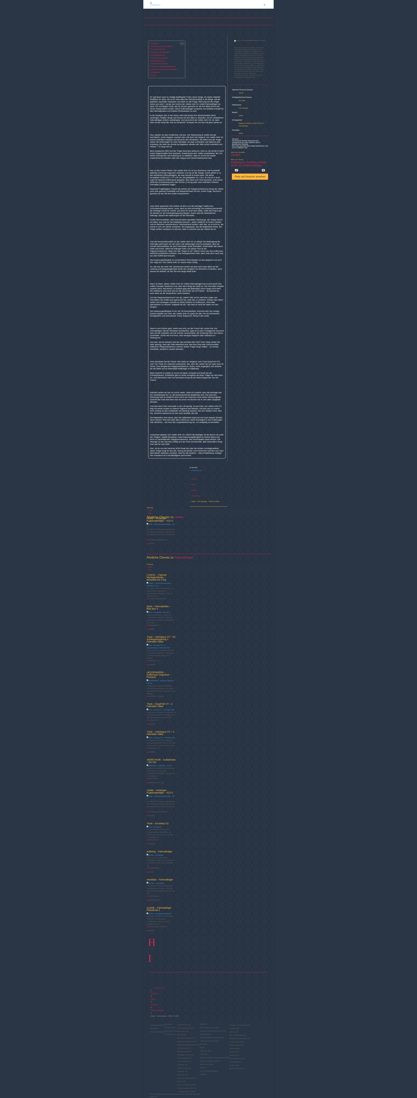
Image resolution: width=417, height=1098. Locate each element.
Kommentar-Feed (171, 1031)
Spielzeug (232, 1032)
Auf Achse (232, 1055)
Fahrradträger (196, 496)
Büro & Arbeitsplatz (235, 1035)
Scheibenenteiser (206, 1034)
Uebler (241, 133)
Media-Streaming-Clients (185, 1078)
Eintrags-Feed (170, 1027)
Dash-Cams (181, 1031)
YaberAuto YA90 (205, 1051)
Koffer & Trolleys (182, 1068)
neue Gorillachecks (236, 1058)
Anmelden (168, 1024)
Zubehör (194, 490)
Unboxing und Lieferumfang (161, 46)
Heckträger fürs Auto (184, 1055)
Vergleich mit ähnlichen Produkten (164, 69)
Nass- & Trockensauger (185, 1085)
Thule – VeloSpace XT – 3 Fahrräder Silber (160, 733)
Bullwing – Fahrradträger (159, 851)
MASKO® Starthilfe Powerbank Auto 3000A (214, 1058)
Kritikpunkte (155, 72)
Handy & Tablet (234, 1045)
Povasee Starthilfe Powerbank (210, 1061)
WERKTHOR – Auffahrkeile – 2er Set (161, 760)
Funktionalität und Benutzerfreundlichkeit (159, 56)
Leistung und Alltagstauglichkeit (163, 66)
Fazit (154, 75)
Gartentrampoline (183, 1051)
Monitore (180, 1081)
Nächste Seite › (185, 1091)
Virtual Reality (234, 1062)
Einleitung (155, 43)
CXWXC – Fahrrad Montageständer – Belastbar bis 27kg (156, 577)
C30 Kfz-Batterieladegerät (209, 1071)
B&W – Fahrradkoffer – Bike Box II (159, 607)
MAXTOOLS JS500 (206, 1064)
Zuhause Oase (234, 1042)
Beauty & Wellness (235, 1068)
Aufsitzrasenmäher (183, 1028)
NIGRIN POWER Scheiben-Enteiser (212, 1037)
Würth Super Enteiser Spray (209, 1027)
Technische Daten (158, 49)
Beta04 (202, 1048)
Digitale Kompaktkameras (186, 1041)
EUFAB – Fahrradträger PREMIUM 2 (159, 909)
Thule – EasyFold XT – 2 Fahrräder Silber (160, 705)
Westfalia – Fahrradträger (160, 879)
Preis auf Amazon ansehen (250, 176)
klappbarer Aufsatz (245, 123)
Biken (193, 484)
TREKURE (203, 1054)
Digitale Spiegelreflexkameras (187, 1045)
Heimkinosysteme (183, 1058)
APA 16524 (203, 1044)
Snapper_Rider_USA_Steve (249, 44)
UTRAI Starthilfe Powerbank (209, 1041)
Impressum (154, 1028)
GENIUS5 (203, 1067)
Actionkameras (182, 1025)
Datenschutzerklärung (157, 1025)
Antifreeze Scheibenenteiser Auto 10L (213, 1031)
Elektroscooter (182, 1048)
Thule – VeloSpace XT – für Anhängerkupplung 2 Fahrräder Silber (161, 639)
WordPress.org (170, 1034)
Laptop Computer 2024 (185, 1088)
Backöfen (180, 1035)
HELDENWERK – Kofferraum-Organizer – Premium (159, 674)
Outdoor (194, 479)
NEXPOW (203, 1024)
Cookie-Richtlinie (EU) (157, 1032)
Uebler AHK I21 (258, 123)
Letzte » (193, 1091)
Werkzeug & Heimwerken (238, 1038)
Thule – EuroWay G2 (158, 823)
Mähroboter (181, 1075)
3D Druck (232, 1065)
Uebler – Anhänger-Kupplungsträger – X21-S (160, 519)
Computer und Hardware (238, 1025)
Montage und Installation (160, 52)
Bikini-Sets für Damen (184, 1038)
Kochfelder (181, 1065)
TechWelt (232, 1028)
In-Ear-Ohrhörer (182, 1061)
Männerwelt (233, 1048)
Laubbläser (181, 1071)
